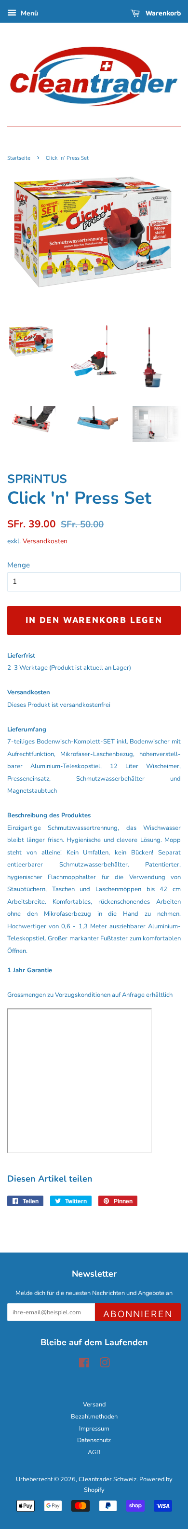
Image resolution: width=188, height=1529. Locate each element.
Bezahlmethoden (94, 1416)
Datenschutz (94, 1440)
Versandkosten (45, 541)
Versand (94, 1404)
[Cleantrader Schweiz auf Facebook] (84, 1365)
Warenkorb (162, 13)
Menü (28, 13)
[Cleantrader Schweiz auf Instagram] (104, 1365)
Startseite (18, 157)
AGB (94, 1452)
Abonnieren (138, 1313)
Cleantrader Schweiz (107, 1479)
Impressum (94, 1428)
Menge (18, 565)
